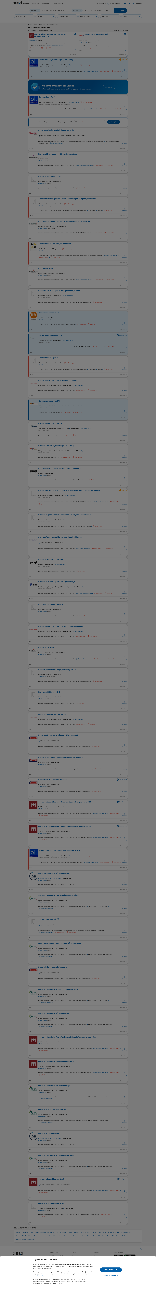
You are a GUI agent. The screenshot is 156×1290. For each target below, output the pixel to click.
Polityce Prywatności (43, 1276)
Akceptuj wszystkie (111, 1269)
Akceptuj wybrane (111, 1276)
